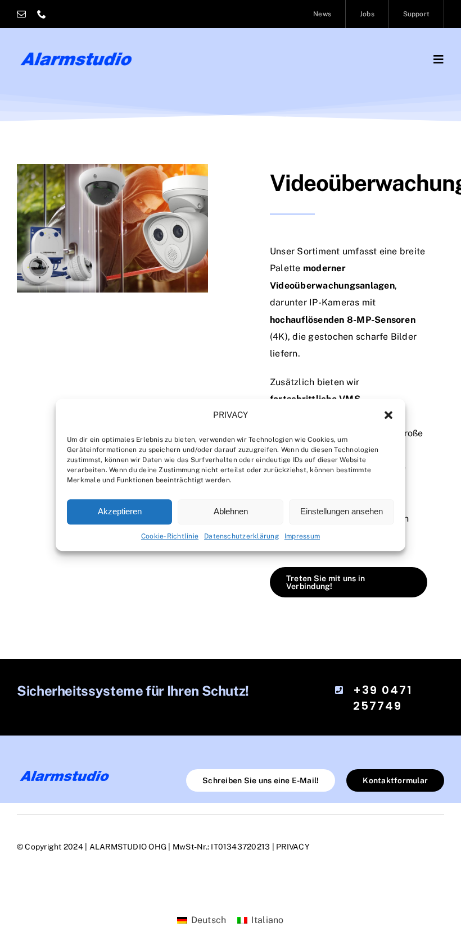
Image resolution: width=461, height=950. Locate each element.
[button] (388, 415)
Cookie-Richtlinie (169, 536)
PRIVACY (293, 846)
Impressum (302, 536)
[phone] (41, 14)
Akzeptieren (120, 511)
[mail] (21, 14)
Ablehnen (231, 511)
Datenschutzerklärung (241, 536)
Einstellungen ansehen (341, 511)
